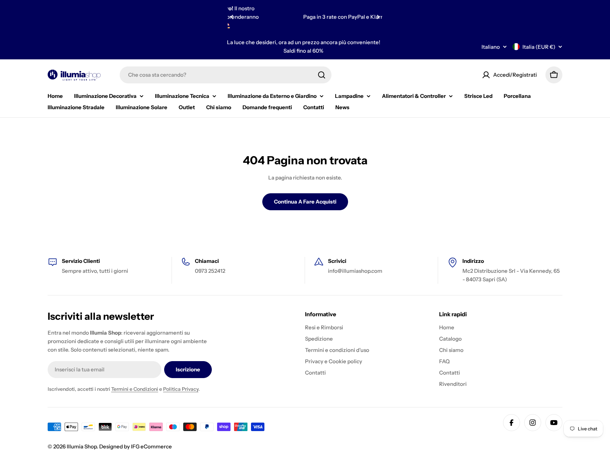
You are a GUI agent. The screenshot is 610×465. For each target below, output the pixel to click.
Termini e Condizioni (134, 389)
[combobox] (225, 74)
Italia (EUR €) (538, 46)
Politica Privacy (180, 389)
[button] (232, 17)
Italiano (491, 46)
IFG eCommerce (151, 446)
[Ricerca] (321, 75)
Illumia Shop (82, 446)
